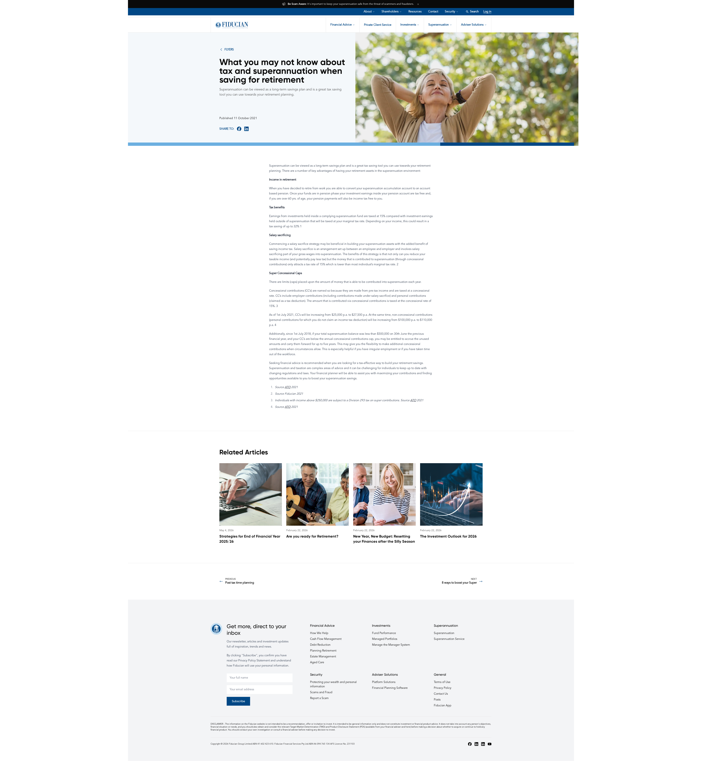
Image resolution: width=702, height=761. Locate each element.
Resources (415, 11)
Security (450, 11)
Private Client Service (377, 25)
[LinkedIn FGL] (476, 744)
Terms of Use (442, 682)
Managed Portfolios (384, 639)
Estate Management (323, 656)
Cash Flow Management (325, 639)
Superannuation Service (449, 639)
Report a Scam (319, 698)
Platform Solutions (383, 682)
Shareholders (390, 11)
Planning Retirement (323, 650)
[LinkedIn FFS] (483, 744)
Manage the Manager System (391, 645)
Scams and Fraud (321, 692)
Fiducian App (442, 705)
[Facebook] (470, 744)
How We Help (319, 633)
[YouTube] (489, 744)
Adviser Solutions (472, 24)
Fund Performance (384, 633)
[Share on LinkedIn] (246, 129)
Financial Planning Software (390, 688)
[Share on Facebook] (239, 129)
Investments (408, 24)
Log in (487, 11)
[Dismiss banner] (418, 4)
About (368, 11)
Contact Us (441, 693)
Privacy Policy (442, 688)
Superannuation (438, 24)
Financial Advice (341, 24)
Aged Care (317, 662)
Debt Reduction (320, 645)
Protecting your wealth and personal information (333, 684)
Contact (433, 11)
